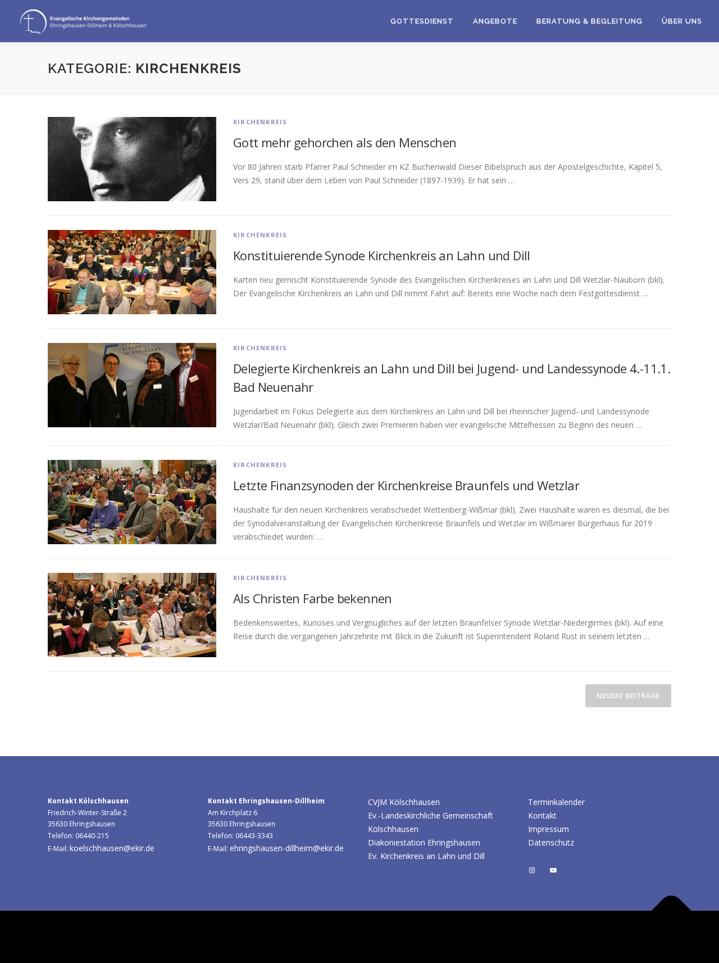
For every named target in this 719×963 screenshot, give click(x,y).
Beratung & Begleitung (589, 21)
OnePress (481, 937)
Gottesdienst (422, 21)
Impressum (548, 829)
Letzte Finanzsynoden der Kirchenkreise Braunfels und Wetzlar (406, 485)
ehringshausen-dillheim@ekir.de (287, 848)
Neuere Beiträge (628, 695)
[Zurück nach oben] (671, 910)
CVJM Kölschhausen (404, 802)
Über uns (682, 21)
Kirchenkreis (260, 121)
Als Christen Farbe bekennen (312, 598)
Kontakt (542, 815)
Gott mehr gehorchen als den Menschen (344, 142)
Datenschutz (551, 842)
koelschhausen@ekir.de (112, 848)
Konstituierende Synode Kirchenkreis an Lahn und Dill (381, 255)
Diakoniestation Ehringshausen (424, 842)
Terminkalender (556, 802)
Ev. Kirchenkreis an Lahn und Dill (426, 856)
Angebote (495, 21)
